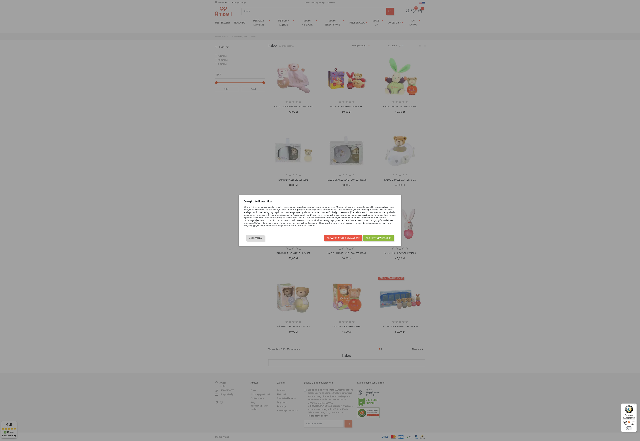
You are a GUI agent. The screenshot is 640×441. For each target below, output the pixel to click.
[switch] (629, 428)
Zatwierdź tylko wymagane (343, 238)
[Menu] (635, 406)
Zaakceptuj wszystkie (378, 238)
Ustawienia (255, 238)
